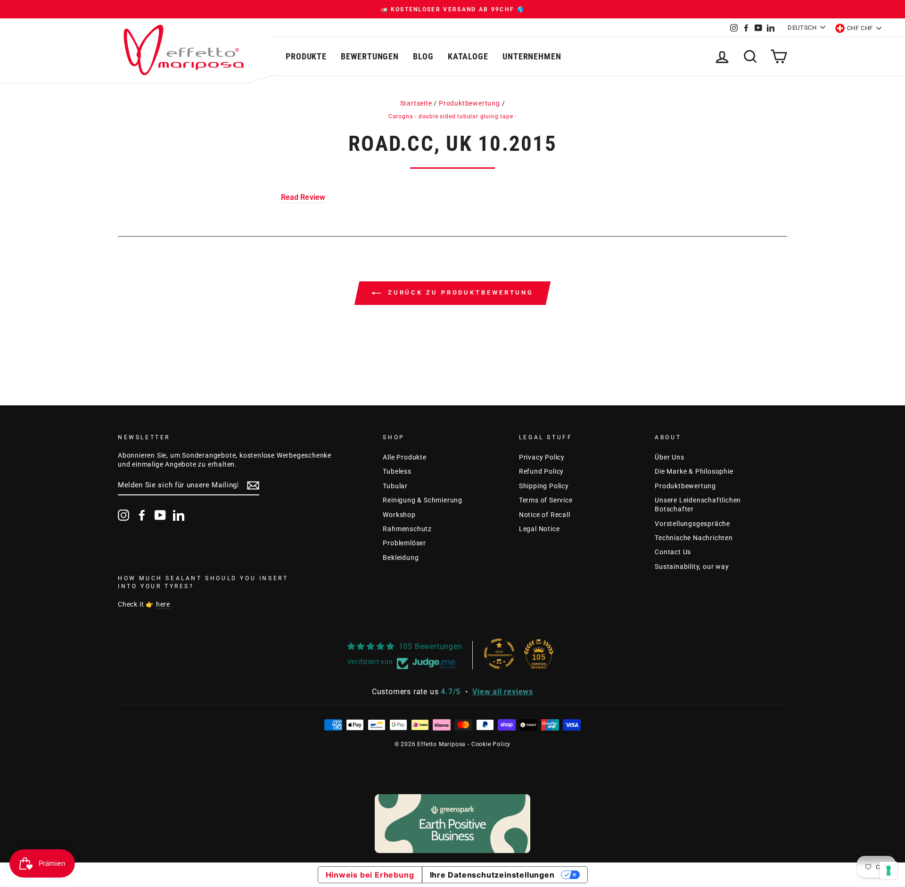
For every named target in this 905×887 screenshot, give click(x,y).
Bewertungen (370, 56)
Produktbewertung (469, 103)
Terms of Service (546, 500)
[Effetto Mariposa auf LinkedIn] (178, 515)
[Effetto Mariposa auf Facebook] (142, 515)
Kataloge (468, 56)
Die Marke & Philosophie (694, 471)
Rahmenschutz (407, 529)
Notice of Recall (544, 514)
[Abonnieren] (253, 485)
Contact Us (673, 552)
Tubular (395, 486)
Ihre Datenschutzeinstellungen (492, 874)
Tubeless (397, 471)
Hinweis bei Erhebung (370, 874)
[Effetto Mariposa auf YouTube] (160, 515)
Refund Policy (541, 471)
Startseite (416, 103)
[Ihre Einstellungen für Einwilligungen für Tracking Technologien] (888, 870)
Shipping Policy (544, 486)
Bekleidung (401, 557)
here (163, 604)
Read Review (303, 197)
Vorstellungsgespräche (692, 523)
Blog (423, 56)
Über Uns (669, 457)
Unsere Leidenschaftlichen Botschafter (698, 504)
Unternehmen (531, 56)
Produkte (306, 56)
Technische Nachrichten (694, 538)
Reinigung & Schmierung (422, 500)
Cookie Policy (490, 744)
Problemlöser (404, 543)
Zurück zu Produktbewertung (459, 292)
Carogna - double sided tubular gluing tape (450, 116)
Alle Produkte (404, 457)
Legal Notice (539, 529)
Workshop (399, 514)
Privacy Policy (542, 457)
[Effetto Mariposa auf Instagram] (123, 515)
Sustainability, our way (692, 566)
